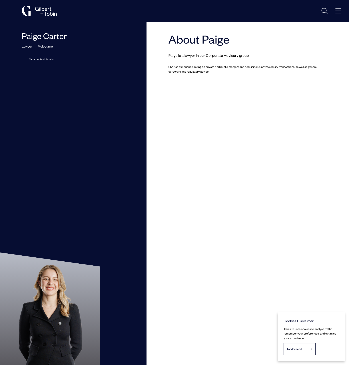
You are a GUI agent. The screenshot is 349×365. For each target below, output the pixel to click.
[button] (39, 59)
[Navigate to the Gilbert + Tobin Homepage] (39, 11)
